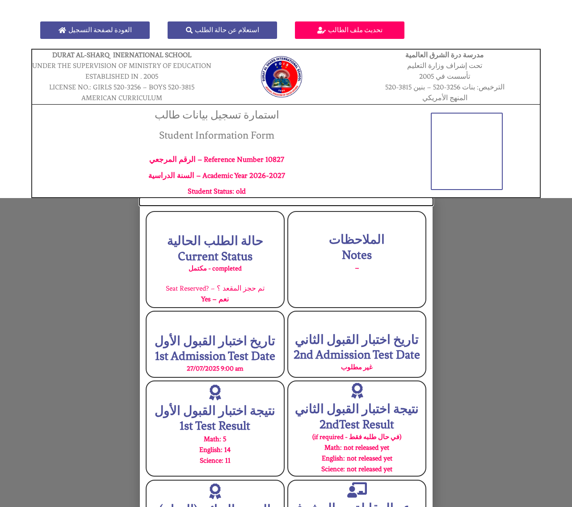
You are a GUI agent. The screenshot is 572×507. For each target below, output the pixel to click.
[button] (286, 201)
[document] (286, 352)
